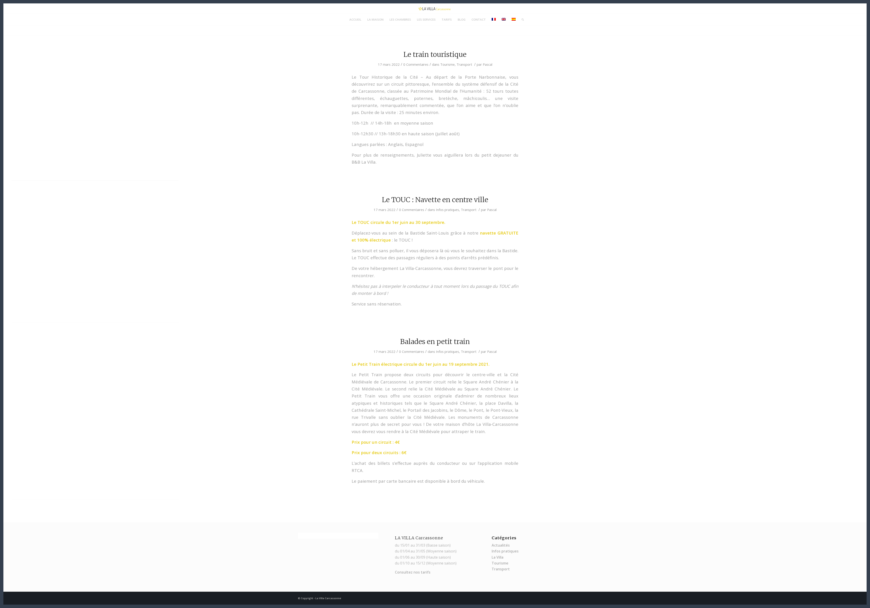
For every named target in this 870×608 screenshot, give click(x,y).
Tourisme (447, 64)
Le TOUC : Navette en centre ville (435, 199)
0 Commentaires (415, 64)
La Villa (497, 557)
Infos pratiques (447, 209)
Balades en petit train (435, 341)
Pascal (487, 64)
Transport (464, 64)
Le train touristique (435, 54)
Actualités (501, 545)
